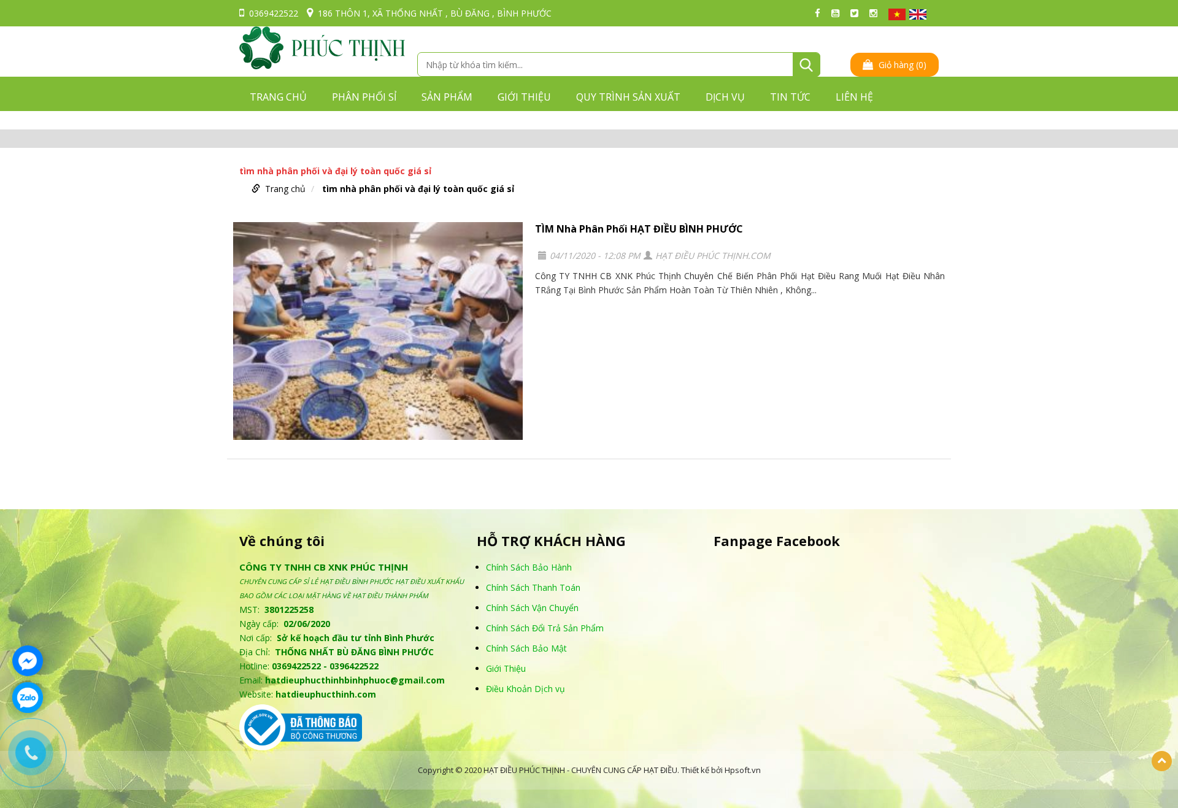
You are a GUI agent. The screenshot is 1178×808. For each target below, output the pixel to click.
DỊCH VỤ (725, 97)
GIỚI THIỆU (524, 97)
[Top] (1162, 761)
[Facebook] (820, 13)
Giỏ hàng (901, 65)
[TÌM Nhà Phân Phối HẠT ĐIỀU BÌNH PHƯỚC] (378, 331)
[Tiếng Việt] (897, 14)
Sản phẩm (447, 97)
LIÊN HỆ (854, 97)
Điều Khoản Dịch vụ (525, 688)
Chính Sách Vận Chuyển (532, 608)
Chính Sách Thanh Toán (533, 587)
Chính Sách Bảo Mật (526, 648)
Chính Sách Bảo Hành (529, 567)
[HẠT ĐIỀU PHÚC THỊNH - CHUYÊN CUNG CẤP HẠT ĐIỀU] (322, 47)
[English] (917, 14)
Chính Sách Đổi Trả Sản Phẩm (545, 628)
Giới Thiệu (506, 668)
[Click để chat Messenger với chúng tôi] (27, 660)
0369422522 (273, 13)
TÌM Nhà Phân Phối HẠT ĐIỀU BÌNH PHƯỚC (639, 229)
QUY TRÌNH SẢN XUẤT (628, 97)
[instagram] (876, 13)
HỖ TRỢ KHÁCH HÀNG (551, 541)
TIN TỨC (790, 97)
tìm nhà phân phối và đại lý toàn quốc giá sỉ (418, 188)
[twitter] (857, 13)
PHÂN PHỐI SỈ (364, 97)
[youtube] (838, 13)
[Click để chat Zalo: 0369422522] (27, 697)
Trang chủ (278, 97)
